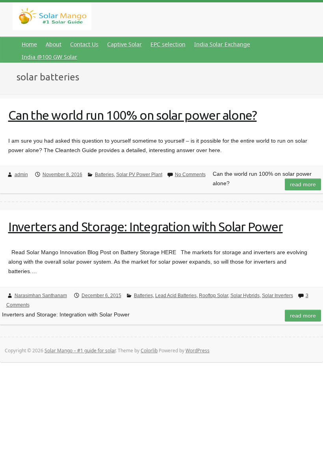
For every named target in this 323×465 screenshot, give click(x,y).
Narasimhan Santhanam (41, 295)
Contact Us (84, 44)
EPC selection (168, 44)
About (53, 44)
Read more (303, 184)
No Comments (190, 174)
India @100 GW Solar (49, 57)
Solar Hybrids (245, 295)
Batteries (104, 174)
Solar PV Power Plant (139, 174)
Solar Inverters (277, 295)
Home (29, 44)
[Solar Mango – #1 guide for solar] (52, 17)
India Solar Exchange (222, 44)
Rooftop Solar (213, 295)
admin (21, 174)
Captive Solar (124, 44)
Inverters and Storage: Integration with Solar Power (145, 226)
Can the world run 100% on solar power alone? (132, 115)
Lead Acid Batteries (176, 295)
